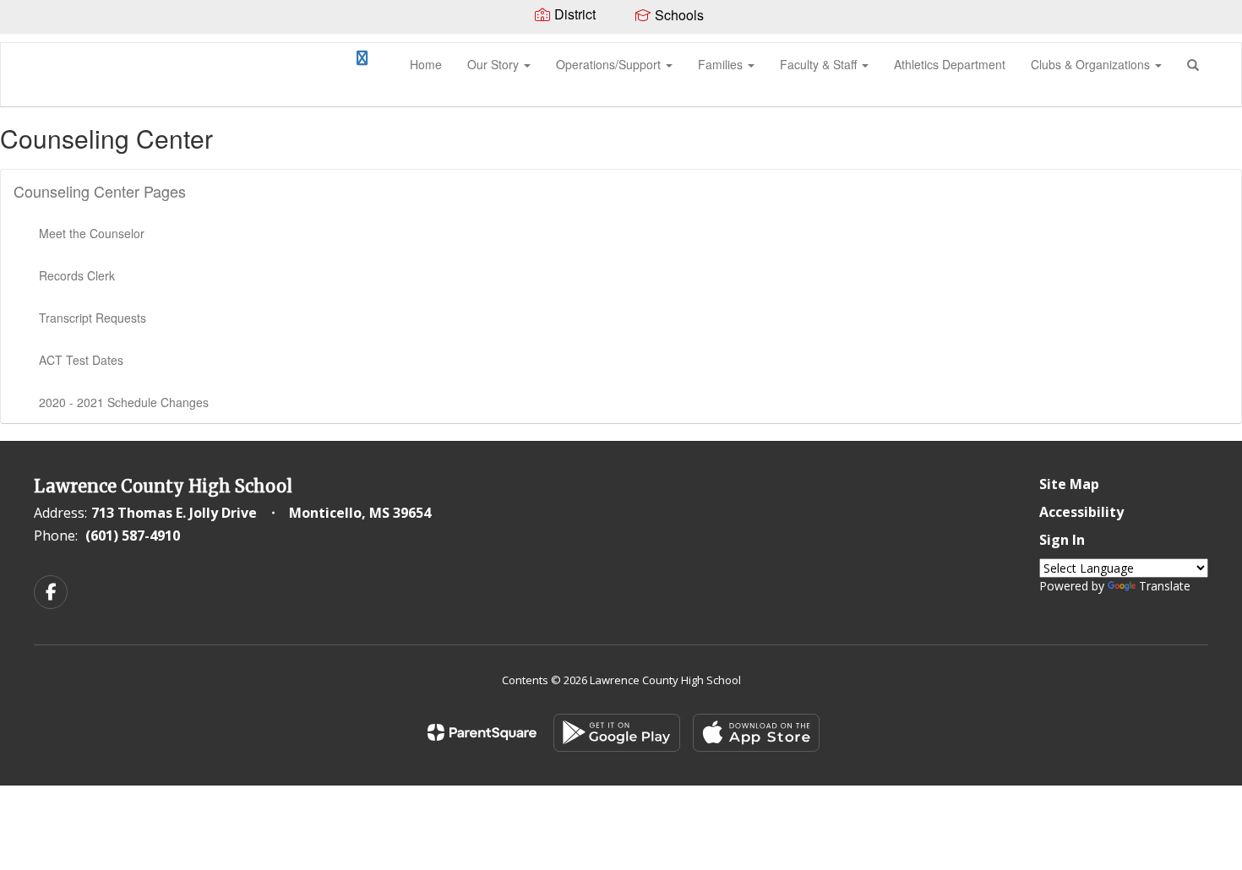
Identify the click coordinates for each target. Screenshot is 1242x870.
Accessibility (1081, 512)
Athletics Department (949, 64)
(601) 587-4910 (132, 535)
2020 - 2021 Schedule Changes (124, 402)
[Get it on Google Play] (616, 733)
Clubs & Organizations (1092, 64)
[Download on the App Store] (756, 733)
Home (426, 64)
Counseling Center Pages (100, 191)
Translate (1164, 586)
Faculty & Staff (820, 64)
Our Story (494, 64)
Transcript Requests (92, 317)
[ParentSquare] (482, 732)
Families (722, 64)
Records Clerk (77, 275)
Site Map (1069, 484)
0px (323, 63)
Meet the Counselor (91, 233)
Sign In (1062, 539)
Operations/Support (610, 64)
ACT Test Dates (81, 359)
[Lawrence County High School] (26, 43)
